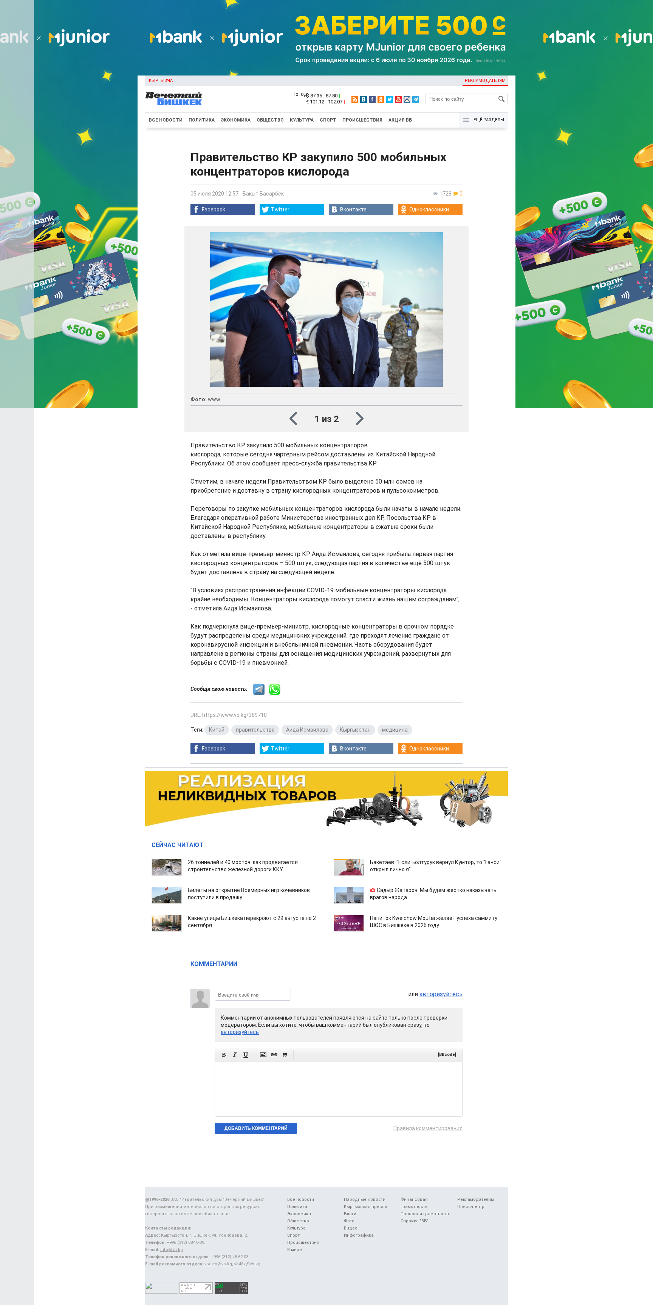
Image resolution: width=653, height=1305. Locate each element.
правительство (255, 730)
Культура (302, 120)
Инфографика (359, 1235)
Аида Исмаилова (307, 730)
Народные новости (364, 1199)
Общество (270, 120)
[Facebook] (372, 99)
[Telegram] (415, 99)
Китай (216, 730)
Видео (350, 1228)
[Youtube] (398, 99)
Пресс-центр (470, 1206)
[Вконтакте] (363, 99)
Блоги (350, 1213)
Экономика (236, 120)
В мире (294, 1249)
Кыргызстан (355, 730)
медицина (395, 730)
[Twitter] (389, 99)
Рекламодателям (485, 80)
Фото (349, 1221)
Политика (202, 120)
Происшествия (362, 120)
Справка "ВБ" (415, 1221)
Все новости (166, 120)
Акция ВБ (400, 120)
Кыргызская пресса (365, 1206)
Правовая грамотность (425, 1213)
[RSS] (354, 99)
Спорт (328, 120)
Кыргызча (161, 80)
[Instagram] (407, 99)
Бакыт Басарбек (263, 194)
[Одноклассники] (381, 99)
